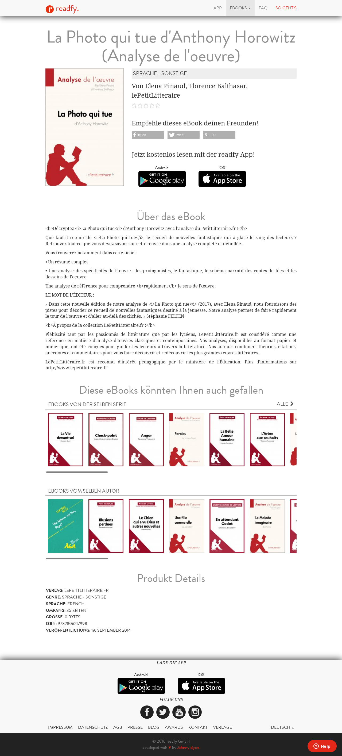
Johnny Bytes (188, 747)
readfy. (66, 8)
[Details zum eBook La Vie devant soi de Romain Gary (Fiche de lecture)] (65, 439)
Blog (154, 727)
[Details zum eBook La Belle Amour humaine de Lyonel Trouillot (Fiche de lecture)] (226, 439)
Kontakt (198, 727)
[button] (240, 8)
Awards (174, 727)
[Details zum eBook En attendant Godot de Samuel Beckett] (226, 525)
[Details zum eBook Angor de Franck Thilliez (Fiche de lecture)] (146, 439)
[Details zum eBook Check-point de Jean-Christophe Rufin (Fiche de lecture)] (105, 439)
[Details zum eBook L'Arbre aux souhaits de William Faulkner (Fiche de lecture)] (267, 439)
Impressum (60, 727)
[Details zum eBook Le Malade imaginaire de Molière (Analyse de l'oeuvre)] (267, 525)
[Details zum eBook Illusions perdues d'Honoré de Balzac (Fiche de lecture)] (105, 525)
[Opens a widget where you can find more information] (322, 746)
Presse (135, 727)
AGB (117, 727)
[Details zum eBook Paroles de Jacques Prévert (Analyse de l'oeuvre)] (186, 439)
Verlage (222, 727)
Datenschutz (93, 727)
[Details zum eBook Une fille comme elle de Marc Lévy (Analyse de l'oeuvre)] (186, 525)
